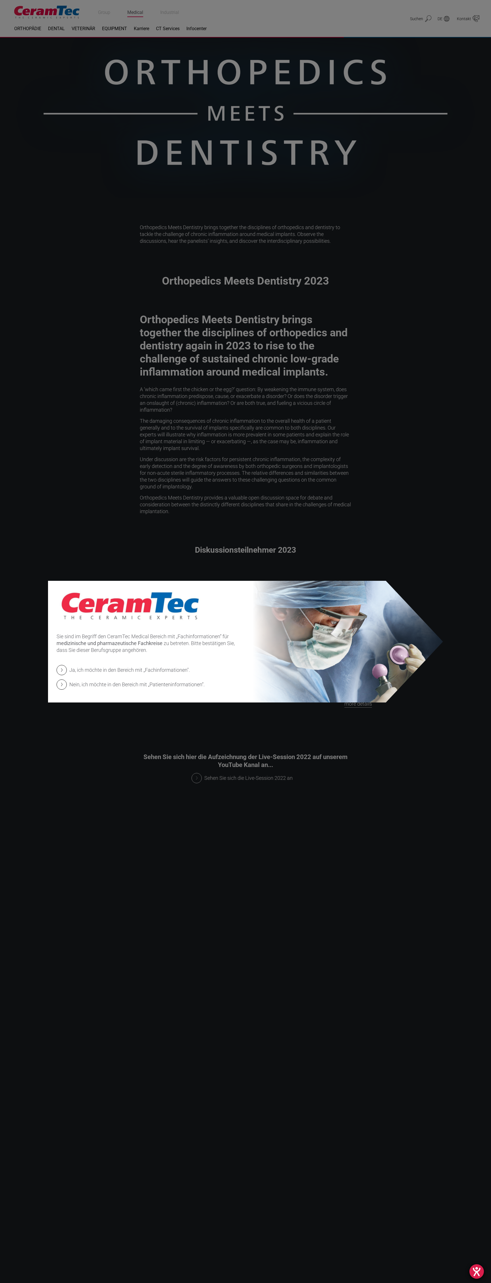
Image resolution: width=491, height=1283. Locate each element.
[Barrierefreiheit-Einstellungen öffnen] (476, 1271)
